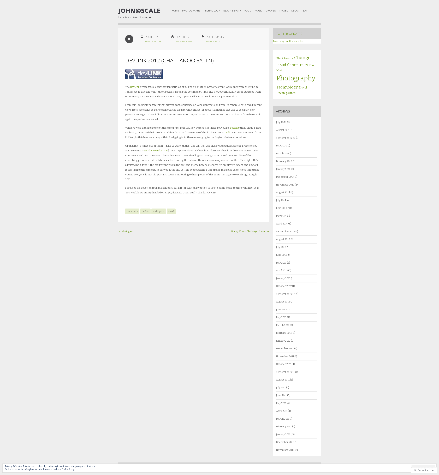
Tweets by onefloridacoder (288, 41)
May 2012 (281, 317)
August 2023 (283, 130)
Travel (283, 10)
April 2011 (281, 410)
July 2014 (281, 200)
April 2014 (282, 223)
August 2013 (283, 239)
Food (247, 10)
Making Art (125, 231)
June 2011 (281, 395)
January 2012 (283, 340)
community (132, 211)
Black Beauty (232, 10)
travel (171, 211)
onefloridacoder (153, 41)
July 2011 (281, 387)
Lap (305, 10)
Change (271, 10)
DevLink (134, 87)
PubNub (234, 127)
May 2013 (281, 262)
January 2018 (283, 169)
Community (211, 41)
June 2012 (281, 309)
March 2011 (282, 418)
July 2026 (281, 122)
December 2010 (285, 442)
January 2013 (283, 278)
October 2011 (283, 364)
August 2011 (283, 379)
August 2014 (283, 192)
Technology (212, 10)
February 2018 (284, 161)
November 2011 (285, 356)
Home (175, 10)
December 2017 (285, 176)
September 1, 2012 (184, 41)
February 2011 (284, 426)
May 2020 (281, 145)
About (295, 10)
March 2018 (282, 153)
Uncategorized (286, 93)
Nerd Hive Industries (156, 150)
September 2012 (285, 294)
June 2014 (281, 208)
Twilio (227, 132)
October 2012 (284, 286)
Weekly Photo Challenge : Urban (250, 231)
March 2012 (282, 325)
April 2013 (282, 270)
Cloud (281, 65)
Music (258, 10)
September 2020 (285, 137)
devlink (145, 211)
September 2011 (285, 372)
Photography (191, 10)
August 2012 (283, 301)
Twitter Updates (289, 34)
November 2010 (285, 450)
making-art (158, 211)
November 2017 (285, 184)
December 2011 (285, 348)
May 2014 (281, 216)
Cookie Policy (68, 469)
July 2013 (281, 247)
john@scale (139, 10)
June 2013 (281, 254)
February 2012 (284, 332)
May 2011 (281, 403)
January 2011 (283, 434)
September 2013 (285, 231)
